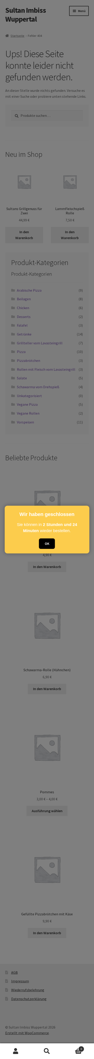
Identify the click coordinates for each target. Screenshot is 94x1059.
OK (47, 543)
